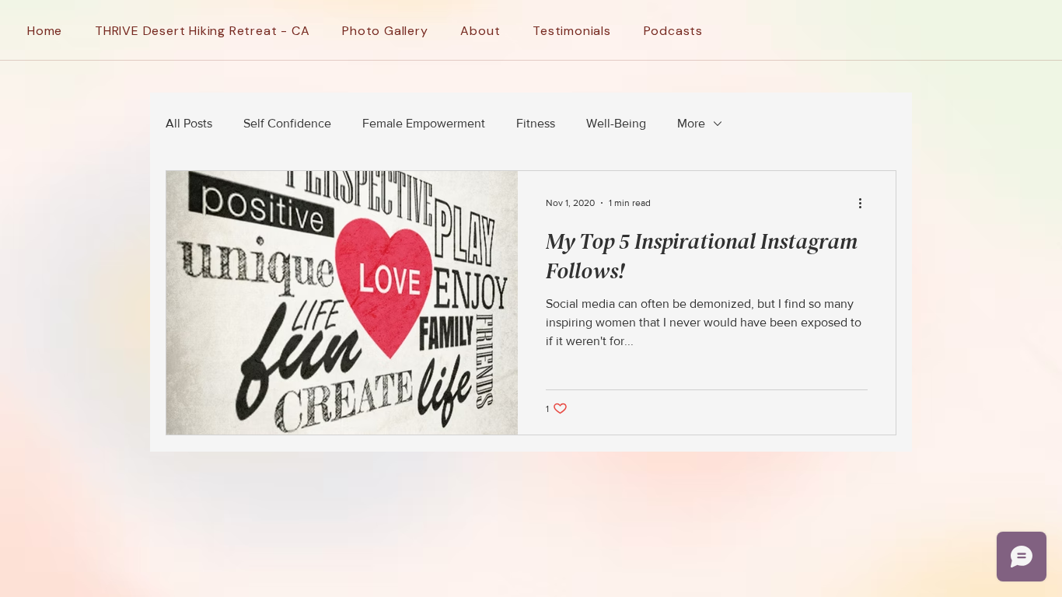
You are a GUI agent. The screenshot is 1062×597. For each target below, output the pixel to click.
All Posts (189, 123)
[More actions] (865, 203)
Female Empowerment (423, 123)
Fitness (535, 123)
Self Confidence (287, 123)
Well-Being (616, 123)
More (691, 123)
